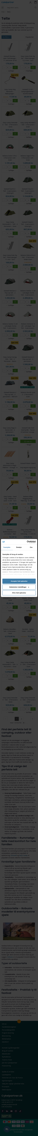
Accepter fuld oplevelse (19, 581)
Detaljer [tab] (19, 547)
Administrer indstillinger (17, 587)
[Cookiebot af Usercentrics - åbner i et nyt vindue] (27, 542)
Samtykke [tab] (6, 547)
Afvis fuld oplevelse (19, 593)
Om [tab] (31, 547)
